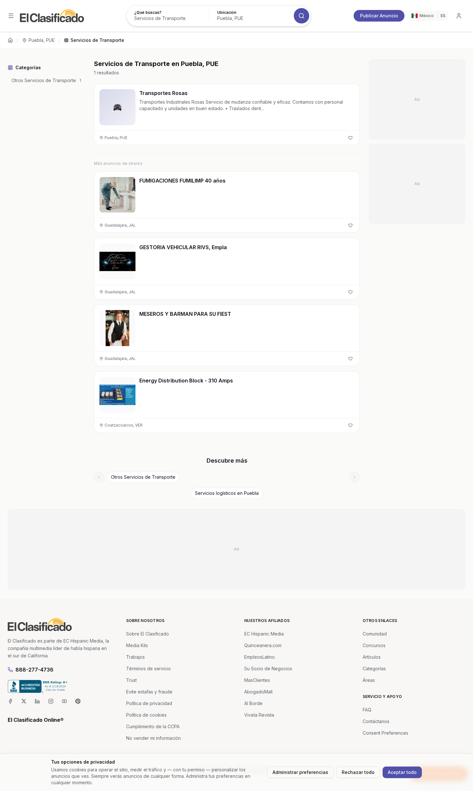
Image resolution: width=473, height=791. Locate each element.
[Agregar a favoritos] (350, 138)
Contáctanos (376, 721)
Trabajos (135, 657)
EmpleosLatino (259, 657)
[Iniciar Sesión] (458, 15)
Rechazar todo (358, 772)
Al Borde (253, 703)
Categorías (374, 668)
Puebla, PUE (42, 40)
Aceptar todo (402, 772)
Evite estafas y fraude (149, 691)
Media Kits (137, 645)
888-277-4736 (34, 669)
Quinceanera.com (263, 645)
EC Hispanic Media (264, 633)
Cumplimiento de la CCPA (153, 726)
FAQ (367, 709)
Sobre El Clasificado (147, 633)
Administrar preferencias (300, 772)
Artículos (372, 657)
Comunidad (375, 633)
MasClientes (257, 680)
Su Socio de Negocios (268, 668)
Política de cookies (146, 715)
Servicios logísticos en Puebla (227, 493)
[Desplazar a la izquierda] (99, 477)
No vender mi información (153, 738)
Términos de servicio (148, 668)
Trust (131, 680)
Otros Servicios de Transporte (143, 477)
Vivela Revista (259, 715)
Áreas (369, 680)
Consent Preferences (385, 733)
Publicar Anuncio (379, 15)
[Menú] (11, 15)
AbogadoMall (258, 691)
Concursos (374, 645)
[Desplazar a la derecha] (354, 477)
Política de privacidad (149, 703)
